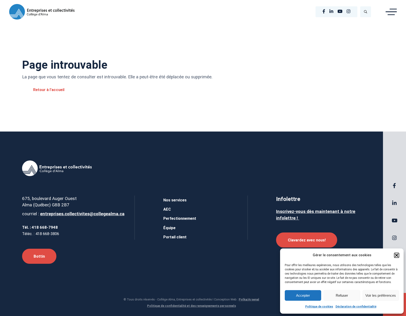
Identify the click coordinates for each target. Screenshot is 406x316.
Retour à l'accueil (48, 89)
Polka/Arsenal (249, 299)
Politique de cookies (319, 306)
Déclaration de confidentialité (356, 306)
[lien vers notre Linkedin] (331, 11)
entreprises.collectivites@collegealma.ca (82, 213)
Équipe (169, 227)
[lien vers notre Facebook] (323, 11)
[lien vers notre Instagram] (348, 11)
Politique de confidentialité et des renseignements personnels (191, 306)
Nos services (175, 200)
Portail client (175, 237)
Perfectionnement (179, 218)
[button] (396, 255)
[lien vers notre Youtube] (339, 11)
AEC (167, 209)
